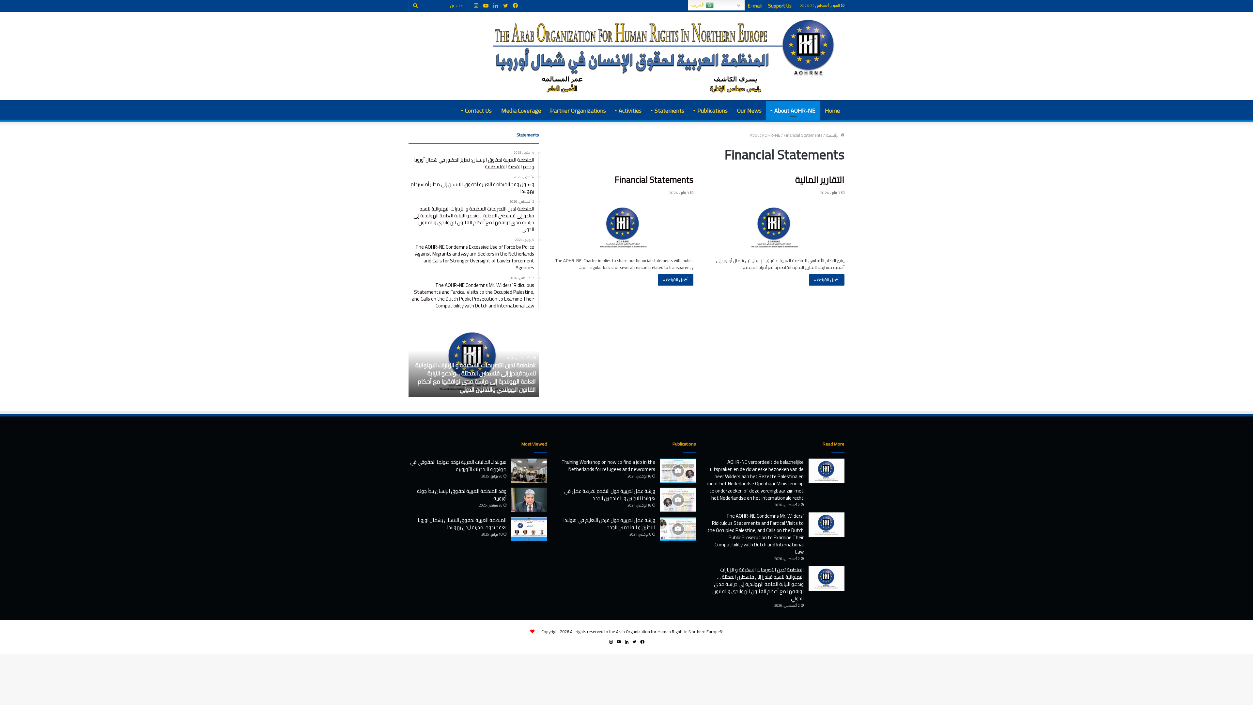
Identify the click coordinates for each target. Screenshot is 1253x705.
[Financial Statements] (623, 227)
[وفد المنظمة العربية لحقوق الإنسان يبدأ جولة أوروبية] (529, 500)
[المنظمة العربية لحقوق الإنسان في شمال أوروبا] (664, 56)
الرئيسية (833, 135)
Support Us (780, 5)
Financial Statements (654, 179)
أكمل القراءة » (827, 280)
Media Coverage (521, 110)
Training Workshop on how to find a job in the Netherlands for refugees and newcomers (608, 465)
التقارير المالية (819, 179)
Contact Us (478, 110)
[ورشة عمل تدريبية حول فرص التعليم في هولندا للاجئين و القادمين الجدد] (678, 529)
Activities (630, 110)
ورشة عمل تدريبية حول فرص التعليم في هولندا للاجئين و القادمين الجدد (609, 523)
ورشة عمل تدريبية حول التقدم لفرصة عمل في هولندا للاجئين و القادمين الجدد (609, 494)
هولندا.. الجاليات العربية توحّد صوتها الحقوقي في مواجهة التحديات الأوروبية (458, 465)
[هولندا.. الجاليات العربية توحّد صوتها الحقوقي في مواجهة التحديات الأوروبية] (529, 471)
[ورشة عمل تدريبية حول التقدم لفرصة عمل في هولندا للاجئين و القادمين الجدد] (678, 500)
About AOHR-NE (794, 110)
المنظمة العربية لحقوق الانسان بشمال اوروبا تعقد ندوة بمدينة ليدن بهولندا (462, 523)
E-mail (755, 5)
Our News (749, 110)
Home (832, 110)
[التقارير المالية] (775, 227)
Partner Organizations (578, 110)
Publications (712, 110)
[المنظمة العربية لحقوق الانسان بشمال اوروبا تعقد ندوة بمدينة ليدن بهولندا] (529, 529)
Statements (669, 110)
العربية (698, 5)
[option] (473, 361)
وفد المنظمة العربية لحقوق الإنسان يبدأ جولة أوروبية (461, 494)
